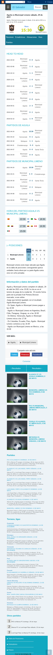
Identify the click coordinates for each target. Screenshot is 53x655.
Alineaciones (32, 37)
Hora (40, 37)
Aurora (9, 592)
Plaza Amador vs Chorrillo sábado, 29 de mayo (25, 572)
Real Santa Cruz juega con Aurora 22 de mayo (24, 594)
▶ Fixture (10, 650)
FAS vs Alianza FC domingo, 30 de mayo (21, 460)
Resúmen (10, 37)
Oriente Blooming (12, 580)
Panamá (9, 570)
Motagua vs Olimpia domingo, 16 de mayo (22, 604)
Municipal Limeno (29, 342)
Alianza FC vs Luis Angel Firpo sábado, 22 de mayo (27, 627)
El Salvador (19, 7)
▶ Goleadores (12, 644)
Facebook (37, 354)
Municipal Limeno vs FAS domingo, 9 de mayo (24, 508)
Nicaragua (10, 535)
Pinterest (25, 354)
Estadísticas (20, 37)
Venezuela (10, 547)
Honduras (10, 603)
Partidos (9, 42)
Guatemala (10, 523)
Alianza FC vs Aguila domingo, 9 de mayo (22, 499)
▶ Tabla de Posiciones (15, 638)
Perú (8, 558)
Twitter (14, 354)
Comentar (26, 361)
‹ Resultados (16, 368)
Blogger (35, 654)
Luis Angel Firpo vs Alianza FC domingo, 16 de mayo (27, 633)
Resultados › (37, 368)
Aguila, (13, 342)
